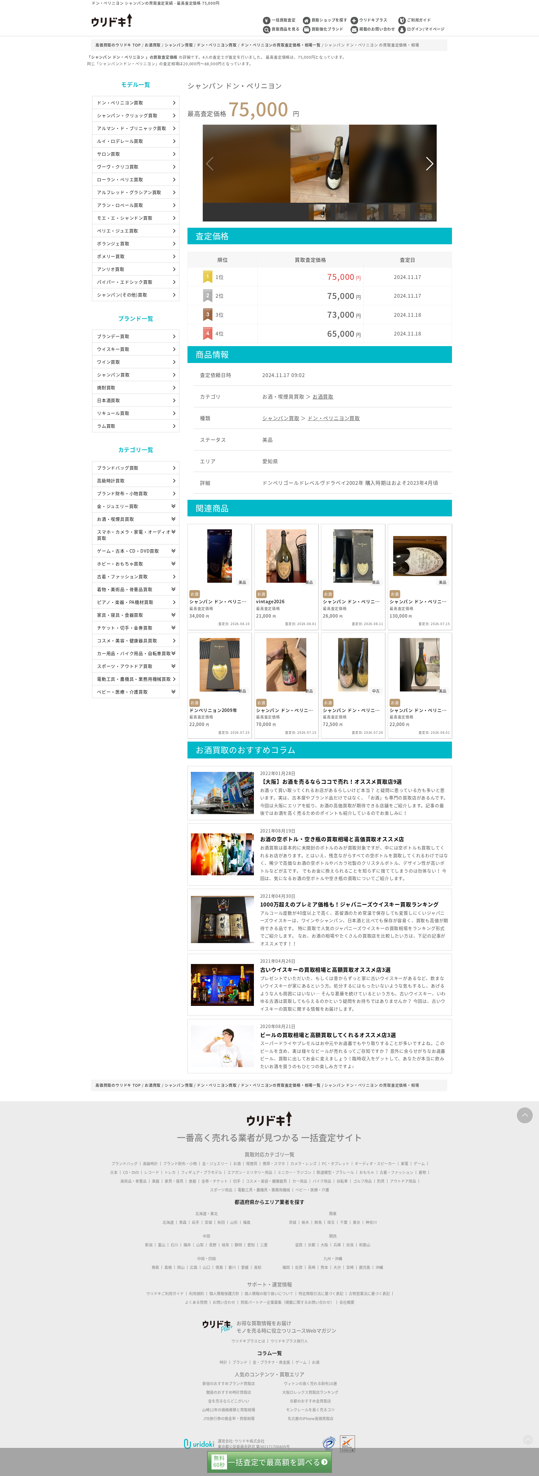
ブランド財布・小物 (180, 1163)
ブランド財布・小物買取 (122, 493)
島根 (168, 1267)
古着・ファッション (396, 1172)
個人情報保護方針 (224, 1293)
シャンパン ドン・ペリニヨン (219, 601)
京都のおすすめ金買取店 (310, 1401)
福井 (187, 1245)
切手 (236, 1181)
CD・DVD (131, 1172)
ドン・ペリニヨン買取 (120, 102)
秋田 (221, 1222)
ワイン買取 (108, 362)
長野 (212, 1245)
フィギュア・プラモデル (201, 1172)
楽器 (155, 1181)
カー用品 (299, 1181)
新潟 (149, 1245)
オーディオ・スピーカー (375, 1163)
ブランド (239, 1362)
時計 (223, 1362)
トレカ (170, 1172)
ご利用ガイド (419, 20)
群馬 (318, 1222)
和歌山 (364, 1245)
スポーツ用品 (221, 1190)
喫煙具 (251, 1163)
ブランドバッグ (124, 1163)
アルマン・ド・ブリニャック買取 (131, 128)
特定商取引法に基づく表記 (321, 1293)
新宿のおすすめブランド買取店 (228, 1383)
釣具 (381, 1181)
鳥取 (155, 1267)
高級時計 (150, 1163)
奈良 (350, 1245)
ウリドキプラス (373, 20)
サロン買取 (108, 154)
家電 (404, 1163)
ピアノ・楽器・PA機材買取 (125, 602)
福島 (246, 1222)
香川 (232, 1267)
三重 (264, 1245)
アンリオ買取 (110, 269)
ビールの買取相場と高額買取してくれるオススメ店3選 (328, 1035)
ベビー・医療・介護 (312, 1190)
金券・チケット (215, 1181)
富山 (161, 1245)
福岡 (286, 1267)
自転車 (342, 1181)
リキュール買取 (113, 413)
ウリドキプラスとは (248, 1341)
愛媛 (245, 1267)
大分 (337, 1267)
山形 (234, 1222)
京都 (311, 1245)
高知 (257, 1267)
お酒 (237, 1163)
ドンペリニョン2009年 (213, 710)
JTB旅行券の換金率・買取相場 (229, 1418)
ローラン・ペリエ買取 (120, 179)
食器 (192, 1181)
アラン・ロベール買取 (120, 205)
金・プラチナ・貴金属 (271, 1362)
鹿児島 (364, 1267)
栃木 (305, 1222)
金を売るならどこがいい (228, 1401)
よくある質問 (196, 1302)
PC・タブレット (335, 1163)
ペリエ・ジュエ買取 (117, 230)
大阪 (324, 1245)
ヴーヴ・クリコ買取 (117, 166)
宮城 (208, 1222)
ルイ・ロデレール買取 (120, 141)
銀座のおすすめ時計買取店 (228, 1392)
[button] (429, 164)
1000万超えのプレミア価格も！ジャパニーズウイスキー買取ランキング (349, 904)
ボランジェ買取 (113, 243)
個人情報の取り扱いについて (269, 1293)
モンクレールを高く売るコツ (310, 1410)
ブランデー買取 (113, 336)
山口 (206, 1267)
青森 (183, 1222)
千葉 (343, 1222)
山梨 (200, 1245)
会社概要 (346, 1302)
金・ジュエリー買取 (117, 506)
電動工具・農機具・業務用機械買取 (134, 679)
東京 (356, 1222)
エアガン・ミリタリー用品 (249, 1172)
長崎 (311, 1267)
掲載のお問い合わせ (377, 29)
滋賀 (299, 1245)
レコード (151, 1172)
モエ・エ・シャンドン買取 (125, 218)
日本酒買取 (108, 400)
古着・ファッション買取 (122, 576)
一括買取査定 (284, 20)
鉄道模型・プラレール (335, 1172)
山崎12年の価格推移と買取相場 (228, 1410)
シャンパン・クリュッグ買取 (127, 115)
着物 (422, 1172)
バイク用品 (322, 1181)
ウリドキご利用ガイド (165, 1293)
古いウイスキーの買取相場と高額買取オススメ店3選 (325, 969)
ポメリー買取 (111, 256)
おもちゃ (366, 1172)
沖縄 (379, 1267)
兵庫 (337, 1245)
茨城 (292, 1222)
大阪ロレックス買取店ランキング (310, 1392)
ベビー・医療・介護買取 (122, 691)
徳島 (219, 1267)
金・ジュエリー (215, 1163)
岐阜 (225, 1245)
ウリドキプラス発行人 (289, 1341)
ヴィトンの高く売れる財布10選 (310, 1383)
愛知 (251, 1245)
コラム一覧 (269, 1353)
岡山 (181, 1267)
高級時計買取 (111, 480)
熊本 (324, 1267)
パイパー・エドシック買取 (125, 282)
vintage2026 (270, 601)
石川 (174, 1245)
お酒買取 (323, 396)
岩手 (195, 1222)
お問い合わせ (224, 1302)
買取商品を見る (286, 29)
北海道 (168, 1222)
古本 (114, 1172)
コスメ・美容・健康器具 (266, 1181)
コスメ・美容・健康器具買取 (127, 640)
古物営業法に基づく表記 (369, 1293)
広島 (193, 1267)
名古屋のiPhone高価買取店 (310, 1418)
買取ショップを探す (329, 20)
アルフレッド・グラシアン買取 (129, 192)
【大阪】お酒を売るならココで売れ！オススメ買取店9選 (331, 781)
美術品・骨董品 (133, 1181)
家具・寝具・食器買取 (120, 615)
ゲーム (419, 1163)
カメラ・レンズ (303, 1163)
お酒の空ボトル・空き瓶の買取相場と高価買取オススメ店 (332, 839)
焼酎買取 (106, 387)
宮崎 (350, 1267)
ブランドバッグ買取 (117, 468)
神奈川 (371, 1222)
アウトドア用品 (403, 1181)
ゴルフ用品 (362, 1181)
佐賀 (299, 1267)
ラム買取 (106, 426)
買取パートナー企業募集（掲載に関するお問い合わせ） (287, 1302)
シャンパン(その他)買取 (122, 294)
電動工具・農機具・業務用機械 (264, 1190)
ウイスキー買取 (113, 349)
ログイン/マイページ (426, 29)
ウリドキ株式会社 (250, 1441)
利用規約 (196, 1293)
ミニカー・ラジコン (294, 1172)
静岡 (238, 1245)
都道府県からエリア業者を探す (269, 1201)
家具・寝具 (174, 1181)
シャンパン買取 (113, 374)
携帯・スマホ (274, 1163)
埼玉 (331, 1222)
